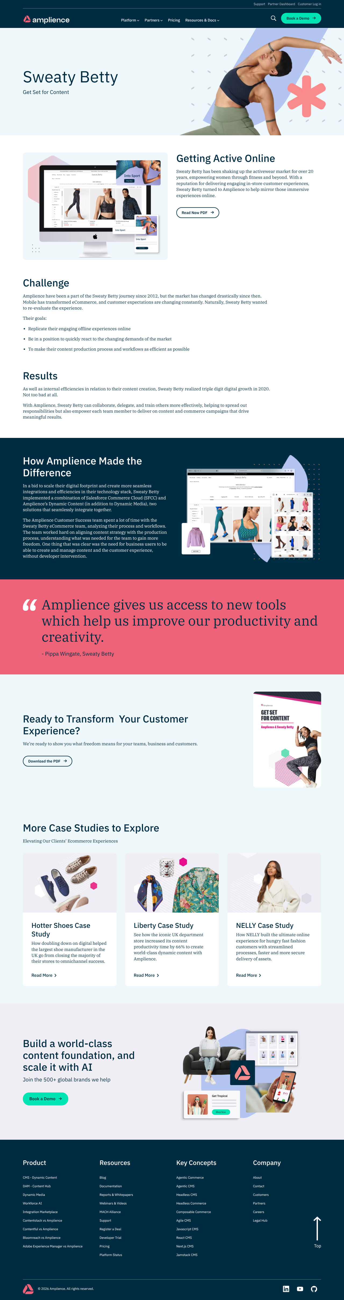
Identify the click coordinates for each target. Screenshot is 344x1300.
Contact (258, 1186)
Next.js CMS (185, 1246)
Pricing (174, 20)
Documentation (111, 1186)
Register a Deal (110, 1229)
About (257, 1178)
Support (259, 4)
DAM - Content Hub (37, 1186)
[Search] (273, 18)
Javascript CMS (187, 1229)
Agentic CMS (185, 1186)
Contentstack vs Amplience (42, 1221)
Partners (152, 20)
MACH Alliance (110, 1212)
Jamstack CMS (187, 1255)
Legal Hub (260, 1221)
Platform (128, 20)
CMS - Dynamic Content (40, 1178)
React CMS (184, 1238)
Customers (261, 1195)
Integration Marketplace (40, 1212)
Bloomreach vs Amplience (41, 1238)
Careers (258, 1212)
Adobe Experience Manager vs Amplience (53, 1246)
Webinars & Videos (113, 1203)
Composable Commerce (193, 1212)
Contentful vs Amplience (40, 1229)
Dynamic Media (34, 1195)
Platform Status (111, 1255)
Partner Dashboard (281, 4)
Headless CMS (186, 1195)
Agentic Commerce (190, 1178)
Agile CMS (183, 1221)
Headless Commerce (191, 1203)
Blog (103, 1178)
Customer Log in (309, 4)
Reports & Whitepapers (116, 1195)
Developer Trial (110, 1238)
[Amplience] (46, 19)
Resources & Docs (200, 20)
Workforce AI (32, 1203)
